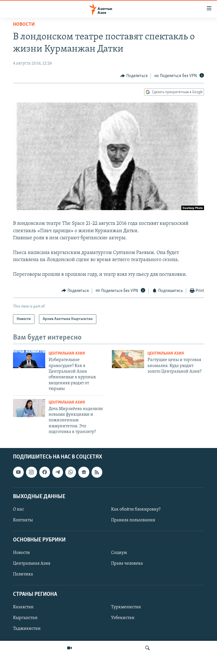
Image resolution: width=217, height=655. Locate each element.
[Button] (133, 76)
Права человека (127, 563)
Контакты (23, 520)
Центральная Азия (67, 353)
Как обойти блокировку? (135, 509)
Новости (24, 24)
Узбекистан (122, 618)
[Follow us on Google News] (83, 472)
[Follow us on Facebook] (44, 472)
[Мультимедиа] (69, 648)
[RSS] (97, 472)
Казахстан (23, 607)
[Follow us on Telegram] (57, 472)
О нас (18, 509)
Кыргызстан (25, 618)
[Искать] (147, 648)
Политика (23, 574)
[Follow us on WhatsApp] (70, 472)
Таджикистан (27, 628)
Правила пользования (133, 520)
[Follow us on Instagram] (31, 472)
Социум (119, 553)
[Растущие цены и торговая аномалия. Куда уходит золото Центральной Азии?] (128, 359)
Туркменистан (126, 607)
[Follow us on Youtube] (18, 472)
